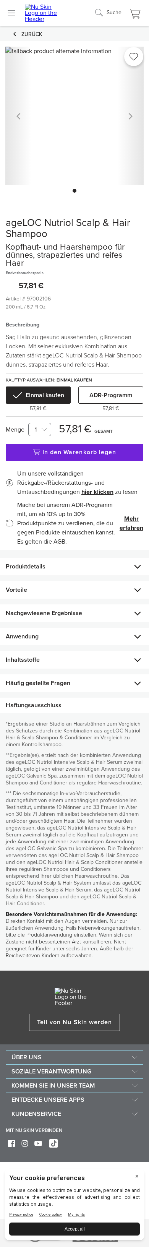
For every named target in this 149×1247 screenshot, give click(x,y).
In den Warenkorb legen (79, 452)
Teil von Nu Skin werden (74, 1022)
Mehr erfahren (131, 523)
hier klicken (97, 492)
